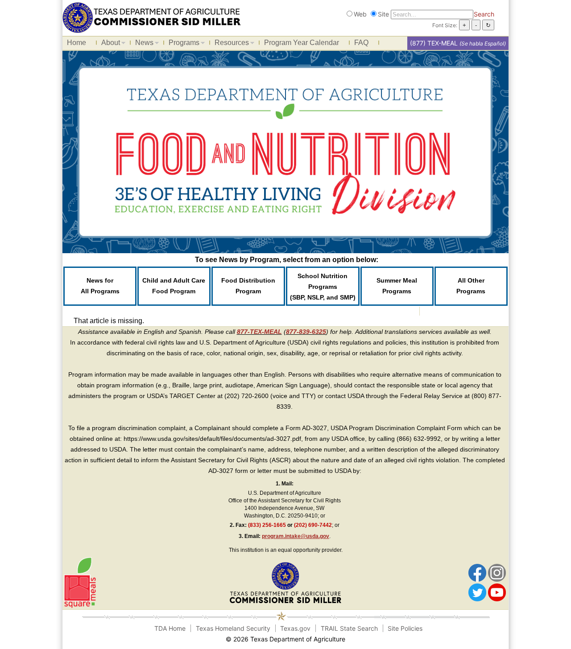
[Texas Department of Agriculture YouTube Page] (497, 592)
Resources (229, 44)
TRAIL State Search (349, 628)
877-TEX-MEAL (259, 331)
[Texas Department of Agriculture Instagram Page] (497, 572)
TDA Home (170, 628)
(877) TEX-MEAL (434, 43)
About (108, 44)
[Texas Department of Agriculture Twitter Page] (477, 592)
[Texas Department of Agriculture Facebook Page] (477, 572)
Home (76, 42)
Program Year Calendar (301, 42)
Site (383, 14)
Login (392, 639)
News (142, 44)
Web (360, 14)
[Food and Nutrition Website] (151, 17)
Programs (181, 44)
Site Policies (405, 628)
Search (484, 14)
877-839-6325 (306, 331)
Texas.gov (295, 628)
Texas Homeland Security (233, 628)
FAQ (361, 42)
